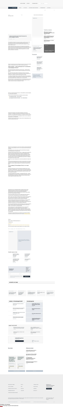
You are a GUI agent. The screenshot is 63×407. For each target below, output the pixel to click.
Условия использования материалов (13, 392)
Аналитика (22, 388)
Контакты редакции (10, 386)
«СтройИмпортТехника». (27, 213)
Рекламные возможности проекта (12, 388)
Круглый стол (35, 390)
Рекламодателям (34, 3)
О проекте (28, 3)
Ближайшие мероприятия (11, 390)
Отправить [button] (1, 406)
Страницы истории (35, 384)
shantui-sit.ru (9, 223)
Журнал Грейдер (22, 3)
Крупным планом (35, 386)
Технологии (22, 390)
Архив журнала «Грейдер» (11, 384)
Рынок (21, 386)
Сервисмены (34, 388)
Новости (22, 384)
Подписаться (27, 276)
